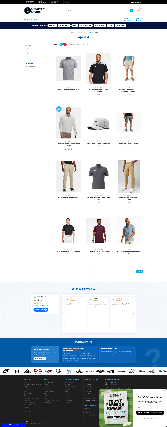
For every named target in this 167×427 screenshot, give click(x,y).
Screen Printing (89, 384)
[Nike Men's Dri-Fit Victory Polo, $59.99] (68, 230)
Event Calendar (28, 393)
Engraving (87, 393)
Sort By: (72, 44)
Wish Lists (139, 12)
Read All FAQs (39, 358)
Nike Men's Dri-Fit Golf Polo (98, 252)
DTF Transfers (88, 389)
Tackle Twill (88, 391)
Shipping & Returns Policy (31, 398)
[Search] (131, 10)
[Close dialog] (165, 391)
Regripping (87, 410)
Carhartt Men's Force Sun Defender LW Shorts (128, 91)
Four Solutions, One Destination (32, 384)
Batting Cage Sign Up (90, 415)
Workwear (47, 396)
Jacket (111, 25)
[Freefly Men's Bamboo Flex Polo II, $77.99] (129, 230)
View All (67, 402)
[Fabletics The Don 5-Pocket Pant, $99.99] (129, 176)
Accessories (47, 389)
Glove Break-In (89, 408)
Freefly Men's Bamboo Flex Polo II (129, 253)
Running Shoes (64, 25)
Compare (79, 53)
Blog (25, 391)
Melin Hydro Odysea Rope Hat (98, 144)
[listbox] (82, 44)
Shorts (28, 51)
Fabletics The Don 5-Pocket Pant (128, 199)
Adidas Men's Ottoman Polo (68, 90)
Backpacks (52, 25)
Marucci (67, 398)
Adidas (66, 393)
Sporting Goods (48, 391)
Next (139, 271)
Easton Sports (68, 396)
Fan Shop (46, 393)
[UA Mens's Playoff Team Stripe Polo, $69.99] (98, 176)
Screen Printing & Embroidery (52, 400)
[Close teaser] (27, 422)
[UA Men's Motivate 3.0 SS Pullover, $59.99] (98, 68)
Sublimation (88, 396)
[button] (14, 425)
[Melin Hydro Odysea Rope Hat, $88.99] (98, 122)
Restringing (88, 413)
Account (127, 19)
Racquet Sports (99, 25)
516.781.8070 (113, 385)
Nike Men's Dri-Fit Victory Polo (68, 252)
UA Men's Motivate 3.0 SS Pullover (98, 91)
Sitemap (26, 407)
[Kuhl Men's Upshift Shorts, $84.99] (129, 122)
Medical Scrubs (48, 398)
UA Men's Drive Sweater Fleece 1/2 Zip (68, 145)
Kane (74, 25)
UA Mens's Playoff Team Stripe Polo (98, 199)
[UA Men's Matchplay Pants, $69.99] (68, 176)
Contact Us (27, 411)
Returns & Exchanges (30, 396)
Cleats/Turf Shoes (85, 25)
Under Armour (68, 384)
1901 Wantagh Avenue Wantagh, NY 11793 (121, 388)
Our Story (26, 382)
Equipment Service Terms (31, 405)
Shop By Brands (48, 402)
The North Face (69, 400)
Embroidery (88, 387)
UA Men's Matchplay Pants (68, 198)
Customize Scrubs (90, 398)
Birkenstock (120, 25)
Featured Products (49, 382)
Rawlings (67, 389)
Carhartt (67, 391)
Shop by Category (31, 19)
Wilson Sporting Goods (71, 387)
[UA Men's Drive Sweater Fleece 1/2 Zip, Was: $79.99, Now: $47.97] (68, 122)
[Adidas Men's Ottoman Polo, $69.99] (68, 68)
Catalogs (26, 387)
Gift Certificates (136, 2)
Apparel (46, 384)
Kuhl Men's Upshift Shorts (128, 144)
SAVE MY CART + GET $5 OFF (150, 413)
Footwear (46, 387)
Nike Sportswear (69, 382)
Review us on (39, 309)
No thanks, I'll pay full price (150, 418)
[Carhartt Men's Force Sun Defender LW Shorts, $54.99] (129, 68)
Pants (27, 53)
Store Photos (27, 389)
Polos (27, 48)
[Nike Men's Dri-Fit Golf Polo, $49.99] (98, 230)
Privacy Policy (27, 400)
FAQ (25, 409)
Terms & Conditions (29, 402)
